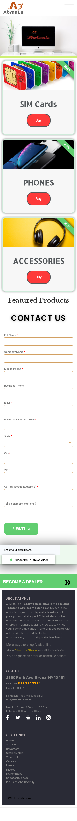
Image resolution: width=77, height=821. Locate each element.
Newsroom (13, 749)
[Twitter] (18, 718)
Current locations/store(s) (20, 486)
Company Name (13, 352)
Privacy (10, 769)
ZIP (6, 470)
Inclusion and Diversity (20, 782)
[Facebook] (7, 718)
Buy (39, 120)
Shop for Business (17, 778)
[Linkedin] (38, 718)
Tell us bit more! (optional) (20, 503)
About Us (11, 744)
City (6, 453)
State (7, 436)
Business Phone (14, 385)
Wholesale (12, 757)
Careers (11, 761)
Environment (14, 774)
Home (10, 740)
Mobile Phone (12, 368)
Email (7, 402)
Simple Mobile (14, 753)
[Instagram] (48, 718)
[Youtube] (28, 718)
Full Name (10, 335)
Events (10, 765)
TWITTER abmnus (19, 798)
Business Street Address (19, 419)
